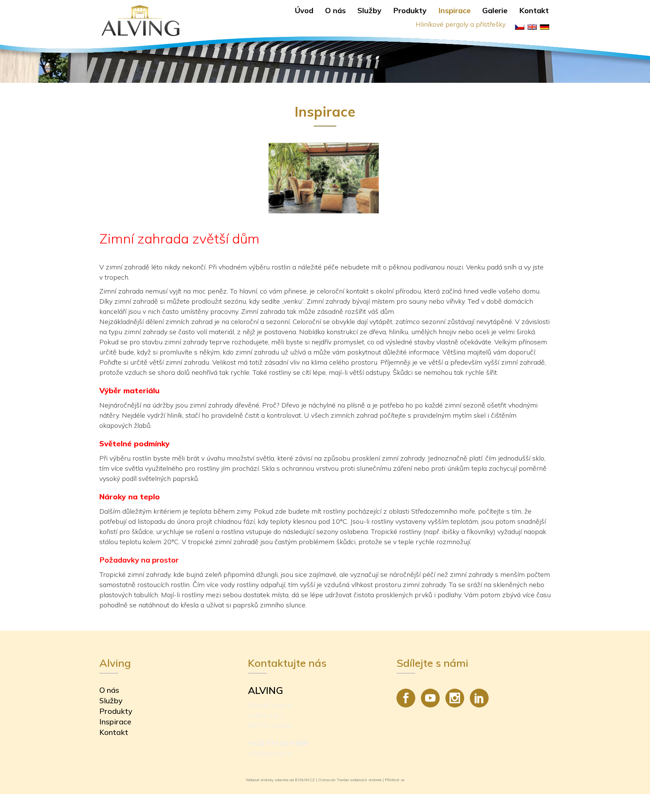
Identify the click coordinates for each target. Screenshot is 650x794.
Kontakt (534, 10)
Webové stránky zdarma (267, 779)
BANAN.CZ (305, 779)
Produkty (410, 10)
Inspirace (454, 10)
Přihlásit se (394, 779)
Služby (369, 10)
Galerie (494, 10)
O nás (335, 10)
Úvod (304, 10)
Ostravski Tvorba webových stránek (349, 779)
